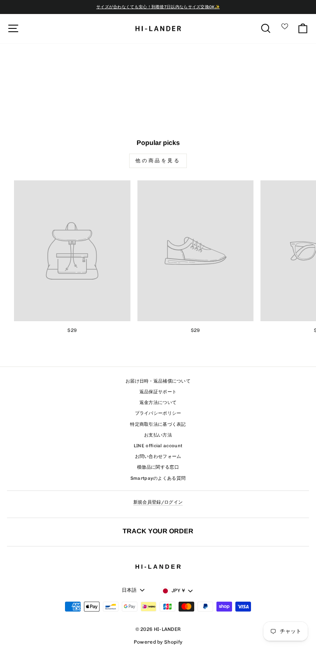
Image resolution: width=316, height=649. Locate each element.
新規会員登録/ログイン (158, 502)
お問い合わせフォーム (158, 456)
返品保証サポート (158, 392)
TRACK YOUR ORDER (158, 531)
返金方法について (158, 402)
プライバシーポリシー (158, 413)
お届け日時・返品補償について (158, 381)
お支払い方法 (158, 435)
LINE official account (158, 445)
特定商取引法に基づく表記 (158, 424)
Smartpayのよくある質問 (158, 478)
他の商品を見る (157, 160)
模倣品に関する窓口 (158, 467)
